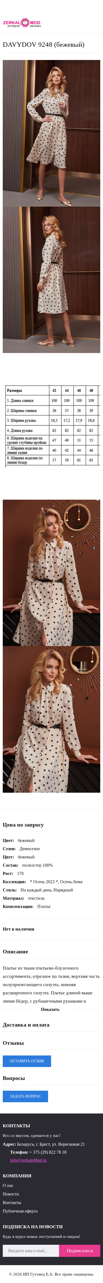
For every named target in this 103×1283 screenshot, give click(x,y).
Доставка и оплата (26, 1025)
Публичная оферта (20, 1211)
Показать (50, 1009)
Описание (15, 951)
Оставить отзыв (27, 1061)
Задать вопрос (25, 1096)
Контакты (12, 1202)
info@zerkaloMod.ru (28, 1160)
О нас (8, 1185)
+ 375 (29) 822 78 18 (47, 1152)
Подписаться (80, 1250)
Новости (11, 1194)
